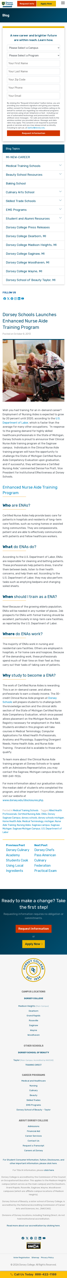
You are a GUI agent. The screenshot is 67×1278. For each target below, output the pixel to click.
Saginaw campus (41, 825)
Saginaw (33, 1025)
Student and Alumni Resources (28, 218)
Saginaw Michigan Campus (26, 828)
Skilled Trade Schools (21, 201)
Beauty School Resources (24, 175)
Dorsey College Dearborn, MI (26, 236)
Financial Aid (33, 1131)
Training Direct (33, 1065)
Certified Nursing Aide (29, 814)
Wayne (33, 1030)
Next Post (45, 858)
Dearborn (33, 1010)
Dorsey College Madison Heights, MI (31, 245)
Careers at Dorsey (33, 1150)
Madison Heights (33, 1006)
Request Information (33, 133)
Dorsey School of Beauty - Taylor (34, 1109)
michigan (49, 821)
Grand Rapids (33, 1015)
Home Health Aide (12, 821)
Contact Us (33, 1140)
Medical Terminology (32, 821)
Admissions (33, 1126)
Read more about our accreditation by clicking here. (33, 1225)
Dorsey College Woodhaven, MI (27, 262)
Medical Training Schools (25, 810)
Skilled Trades (33, 1100)
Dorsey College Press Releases (28, 227)
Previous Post (17, 858)
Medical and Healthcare (33, 1080)
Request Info (27, 3)
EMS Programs (16, 210)
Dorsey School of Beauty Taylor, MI (30, 280)
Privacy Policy (47, 1257)
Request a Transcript (33, 1145)
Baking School (16, 183)
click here (49, 1170)
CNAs (44, 814)
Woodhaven (33, 1035)
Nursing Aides (24, 825)
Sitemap (35, 1257)
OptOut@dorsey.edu (36, 128)
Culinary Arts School (20, 192)
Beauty (33, 1095)
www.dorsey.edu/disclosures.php (23, 800)
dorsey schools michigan (51, 817)
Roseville (33, 1020)
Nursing (33, 1085)
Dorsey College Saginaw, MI (25, 254)
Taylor (33, 1060)
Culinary (33, 1090)
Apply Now (46, 3)
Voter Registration (21, 1257)
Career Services (33, 1135)
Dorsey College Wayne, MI (24, 271)
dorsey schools (29, 817)
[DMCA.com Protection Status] (33, 1248)
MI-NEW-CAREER (18, 157)
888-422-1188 (35, 1274)
